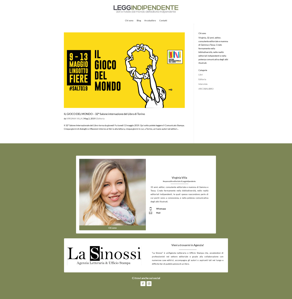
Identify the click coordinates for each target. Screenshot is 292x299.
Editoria (100, 118)
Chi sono (129, 20)
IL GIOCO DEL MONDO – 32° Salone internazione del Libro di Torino (104, 114)
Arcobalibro (150, 20)
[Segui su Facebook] (143, 283)
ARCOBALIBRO (206, 88)
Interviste (202, 84)
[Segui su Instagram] (149, 283)
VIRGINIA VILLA (74, 118)
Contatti (163, 20)
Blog (139, 20)
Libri (200, 74)
